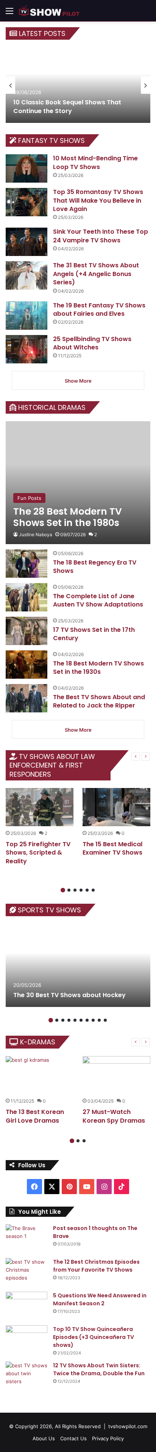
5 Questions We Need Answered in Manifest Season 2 (100, 1299)
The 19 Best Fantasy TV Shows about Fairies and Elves (99, 309)
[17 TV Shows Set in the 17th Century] (26, 631)
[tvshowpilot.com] (49, 10)
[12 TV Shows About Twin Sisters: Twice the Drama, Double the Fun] (26, 1376)
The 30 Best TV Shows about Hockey (69, 995)
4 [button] (81, 890)
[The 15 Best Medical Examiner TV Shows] (116, 807)
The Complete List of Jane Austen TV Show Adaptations (98, 600)
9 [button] (99, 1020)
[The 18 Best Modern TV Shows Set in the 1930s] (26, 664)
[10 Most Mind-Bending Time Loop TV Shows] (26, 168)
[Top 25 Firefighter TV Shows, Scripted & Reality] (39, 807)
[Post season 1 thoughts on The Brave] (26, 1238)
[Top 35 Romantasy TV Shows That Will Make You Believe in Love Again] (26, 202)
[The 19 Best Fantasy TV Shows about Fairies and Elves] (26, 315)
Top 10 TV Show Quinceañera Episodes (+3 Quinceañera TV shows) (93, 1337)
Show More (78, 381)
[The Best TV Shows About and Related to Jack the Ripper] (26, 698)
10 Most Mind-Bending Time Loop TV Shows (95, 162)
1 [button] (63, 890)
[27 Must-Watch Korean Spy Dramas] (116, 1075)
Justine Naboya (35, 534)
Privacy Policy (108, 1438)
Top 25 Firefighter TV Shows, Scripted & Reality (38, 853)
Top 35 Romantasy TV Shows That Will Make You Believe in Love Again (98, 200)
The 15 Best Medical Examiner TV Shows (112, 848)
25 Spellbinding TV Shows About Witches (92, 343)
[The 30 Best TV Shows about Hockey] (78, 965)
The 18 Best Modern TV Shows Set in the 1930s (98, 667)
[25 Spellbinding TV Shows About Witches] (26, 349)
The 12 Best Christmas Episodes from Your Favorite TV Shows (96, 1266)
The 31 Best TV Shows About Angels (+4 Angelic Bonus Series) (96, 274)
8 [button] (93, 1020)
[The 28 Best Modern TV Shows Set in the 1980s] (78, 482)
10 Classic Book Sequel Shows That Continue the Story (67, 106)
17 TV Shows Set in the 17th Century (94, 633)
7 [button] (87, 1020)
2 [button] (68, 890)
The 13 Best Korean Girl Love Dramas (35, 1116)
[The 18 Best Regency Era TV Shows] (26, 563)
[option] (78, 85)
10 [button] (105, 1020)
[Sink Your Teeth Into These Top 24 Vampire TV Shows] (26, 242)
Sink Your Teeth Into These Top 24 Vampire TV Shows (100, 235)
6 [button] (93, 890)
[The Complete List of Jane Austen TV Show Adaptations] (26, 597)
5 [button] (87, 890)
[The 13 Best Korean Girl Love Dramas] (39, 1075)
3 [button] (74, 890)
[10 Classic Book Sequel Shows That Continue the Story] (78, 85)
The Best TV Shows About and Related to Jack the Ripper (99, 701)
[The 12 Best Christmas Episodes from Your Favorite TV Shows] (26, 1272)
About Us (44, 1438)
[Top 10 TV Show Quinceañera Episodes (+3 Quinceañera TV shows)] (26, 1339)
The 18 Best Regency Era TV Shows (94, 566)
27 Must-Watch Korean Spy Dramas (114, 1116)
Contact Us (73, 1438)
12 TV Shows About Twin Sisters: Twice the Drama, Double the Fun (99, 1369)
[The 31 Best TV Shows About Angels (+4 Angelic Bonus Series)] (26, 275)
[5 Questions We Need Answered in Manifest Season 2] (26, 1306)
